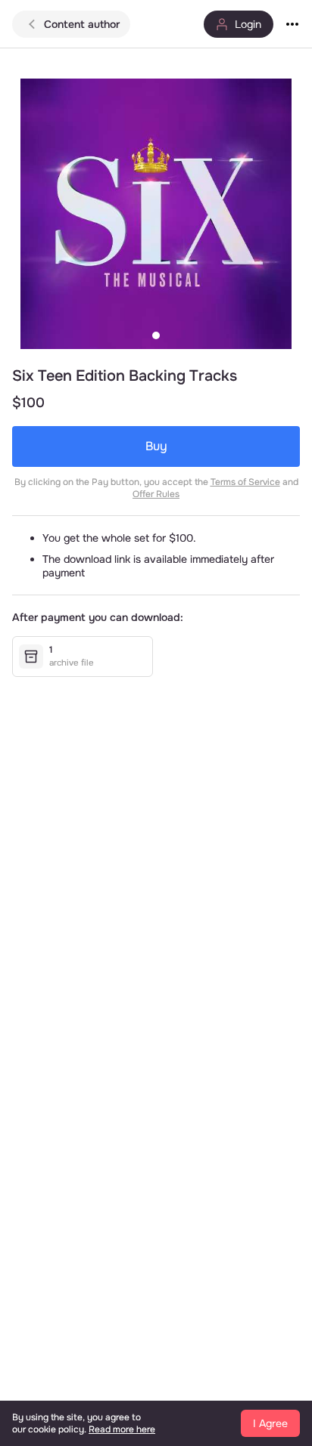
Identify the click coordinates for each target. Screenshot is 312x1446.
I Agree (270, 1423)
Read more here (122, 1429)
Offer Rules (156, 494)
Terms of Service (245, 482)
